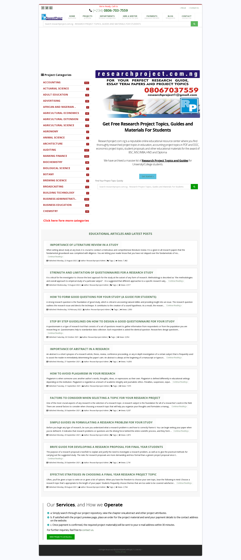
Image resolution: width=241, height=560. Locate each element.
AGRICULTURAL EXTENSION (65, 119)
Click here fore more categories (66, 220)
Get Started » (148, 176)
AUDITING (65, 149)
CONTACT (186, 17)
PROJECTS (87, 17)
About (183, 8)
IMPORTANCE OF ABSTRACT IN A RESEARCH (79, 349)
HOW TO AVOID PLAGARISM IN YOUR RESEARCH (82, 373)
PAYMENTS (152, 17)
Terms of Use (120, 552)
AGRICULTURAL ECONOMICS (65, 113)
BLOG (170, 17)
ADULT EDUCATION (65, 94)
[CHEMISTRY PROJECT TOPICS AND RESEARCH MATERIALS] (66, 216)
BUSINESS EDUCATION (65, 205)
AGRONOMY (65, 131)
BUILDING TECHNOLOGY (65, 192)
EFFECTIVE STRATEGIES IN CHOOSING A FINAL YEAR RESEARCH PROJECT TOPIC (103, 474)
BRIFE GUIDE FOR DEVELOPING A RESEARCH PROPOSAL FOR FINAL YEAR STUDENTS (106, 447)
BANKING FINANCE (65, 156)
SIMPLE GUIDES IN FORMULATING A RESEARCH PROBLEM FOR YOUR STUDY (101, 422)
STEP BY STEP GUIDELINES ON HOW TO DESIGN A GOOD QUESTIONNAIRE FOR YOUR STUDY (112, 321)
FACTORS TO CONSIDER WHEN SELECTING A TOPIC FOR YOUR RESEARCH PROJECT (105, 398)
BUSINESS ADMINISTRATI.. (65, 198)
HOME (72, 17)
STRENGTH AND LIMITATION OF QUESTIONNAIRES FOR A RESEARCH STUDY (101, 272)
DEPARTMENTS (107, 17)
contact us (87, 530)
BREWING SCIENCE (65, 180)
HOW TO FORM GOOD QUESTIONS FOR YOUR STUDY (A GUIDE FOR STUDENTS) (103, 297)
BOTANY (65, 174)
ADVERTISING (65, 100)
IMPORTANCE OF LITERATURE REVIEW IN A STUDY (84, 245)
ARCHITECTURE (65, 143)
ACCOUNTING (65, 82)
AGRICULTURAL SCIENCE (65, 125)
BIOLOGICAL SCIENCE (65, 168)
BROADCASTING (65, 186)
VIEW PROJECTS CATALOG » (61, 536)
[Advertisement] (122, 47)
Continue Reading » (55, 256)
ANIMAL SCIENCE (65, 137)
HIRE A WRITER (130, 17)
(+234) (110, 10)
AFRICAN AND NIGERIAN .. (65, 106)
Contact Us (194, 8)
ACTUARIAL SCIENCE (65, 88)
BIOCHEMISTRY (65, 162)
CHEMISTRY (65, 211)
